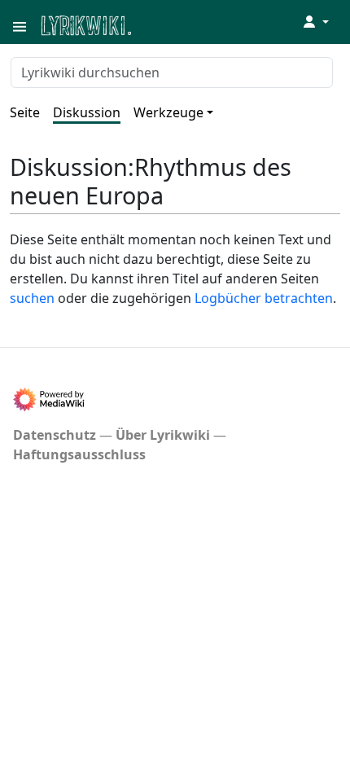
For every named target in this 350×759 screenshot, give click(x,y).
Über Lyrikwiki (163, 435)
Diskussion (86, 112)
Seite (25, 112)
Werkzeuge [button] (168, 112)
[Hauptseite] (165, 24)
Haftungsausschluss (79, 454)
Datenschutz (54, 435)
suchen (32, 298)
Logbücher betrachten (264, 298)
